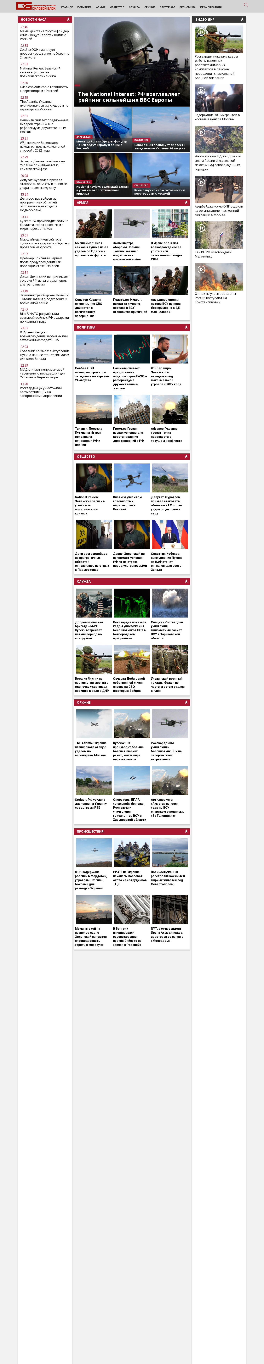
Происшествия (90, 831)
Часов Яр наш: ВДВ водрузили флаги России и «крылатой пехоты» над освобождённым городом (218, 162)
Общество (86, 456)
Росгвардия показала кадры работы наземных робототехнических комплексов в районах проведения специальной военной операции (216, 67)
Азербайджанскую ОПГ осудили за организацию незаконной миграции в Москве (219, 210)
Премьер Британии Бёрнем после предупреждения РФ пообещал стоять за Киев (41, 262)
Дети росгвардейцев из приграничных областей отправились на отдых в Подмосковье (38, 204)
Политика (86, 327)
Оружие (83, 702)
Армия (82, 202)
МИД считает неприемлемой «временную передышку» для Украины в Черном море (42, 373)
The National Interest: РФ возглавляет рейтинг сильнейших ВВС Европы (129, 97)
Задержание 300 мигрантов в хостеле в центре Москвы (217, 117)
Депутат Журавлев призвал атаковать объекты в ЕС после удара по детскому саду (43, 184)
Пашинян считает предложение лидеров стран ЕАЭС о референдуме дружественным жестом (44, 126)
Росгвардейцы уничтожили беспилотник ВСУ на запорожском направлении (41, 392)
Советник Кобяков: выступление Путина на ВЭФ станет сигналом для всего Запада (45, 355)
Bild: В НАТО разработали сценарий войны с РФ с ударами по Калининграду (44, 317)
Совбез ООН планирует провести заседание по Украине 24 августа (44, 53)
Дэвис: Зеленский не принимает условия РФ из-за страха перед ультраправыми (44, 280)
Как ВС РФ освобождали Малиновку (213, 254)
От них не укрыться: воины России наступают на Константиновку (215, 297)
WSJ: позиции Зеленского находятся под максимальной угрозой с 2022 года (42, 146)
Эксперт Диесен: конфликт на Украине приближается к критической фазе (42, 165)
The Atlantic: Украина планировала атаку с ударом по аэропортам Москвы (44, 105)
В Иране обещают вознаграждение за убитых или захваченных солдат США (44, 336)
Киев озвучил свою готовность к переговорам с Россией (44, 89)
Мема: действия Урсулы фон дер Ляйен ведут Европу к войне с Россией (44, 35)
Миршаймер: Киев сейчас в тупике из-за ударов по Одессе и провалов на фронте (45, 243)
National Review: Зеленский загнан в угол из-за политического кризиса (40, 72)
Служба (84, 581)
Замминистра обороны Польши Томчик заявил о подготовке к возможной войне (44, 299)
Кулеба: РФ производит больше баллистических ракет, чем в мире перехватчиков (44, 224)
